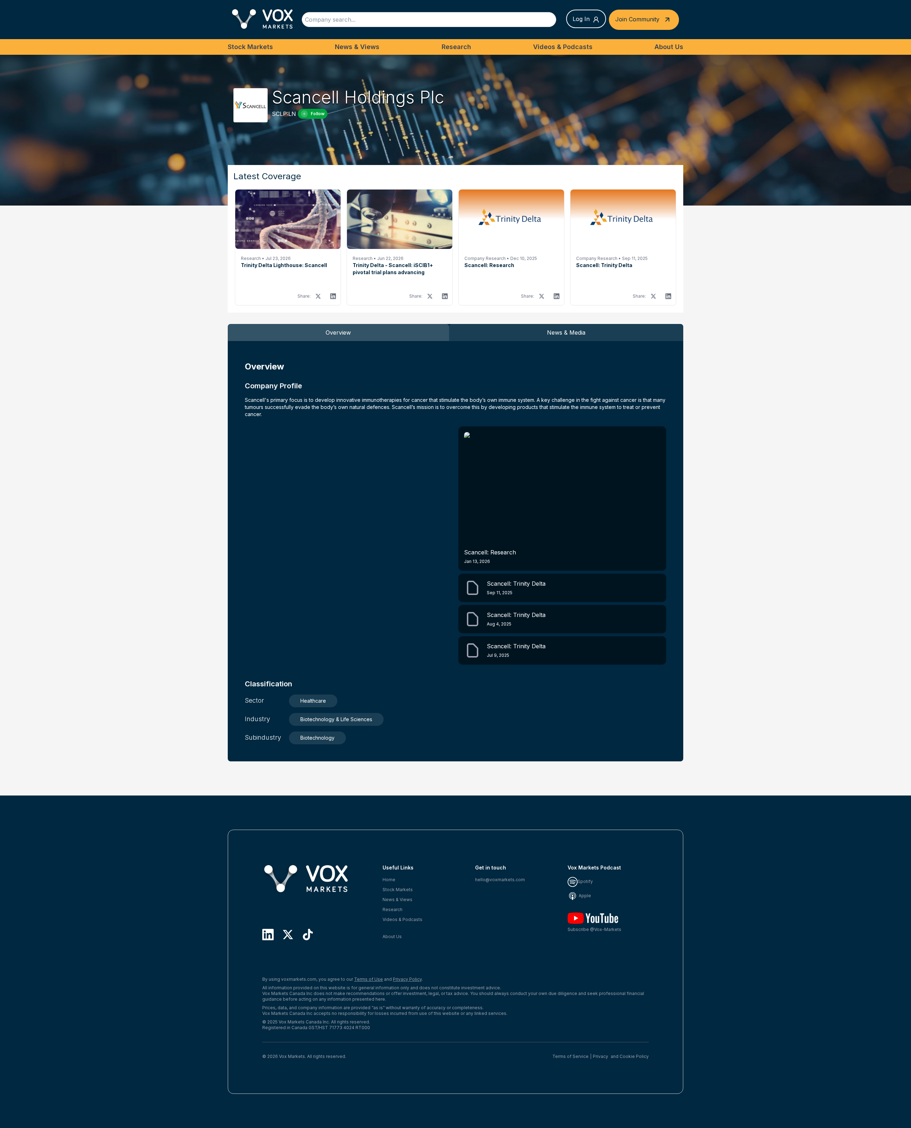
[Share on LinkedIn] (333, 296)
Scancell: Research (490, 556)
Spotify (585, 881)
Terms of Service (570, 1056)
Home (389, 879)
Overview (338, 332)
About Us (668, 46)
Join (637, 18)
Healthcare (313, 701)
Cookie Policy (634, 1056)
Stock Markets (250, 46)
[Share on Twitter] (318, 296)
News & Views (357, 46)
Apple (584, 895)
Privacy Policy (407, 979)
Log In (581, 18)
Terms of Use (368, 979)
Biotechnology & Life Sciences (336, 719)
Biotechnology (317, 738)
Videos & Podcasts (563, 46)
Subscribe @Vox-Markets (594, 929)
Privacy (600, 1056)
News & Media (566, 332)
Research (456, 46)
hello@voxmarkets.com (500, 879)
